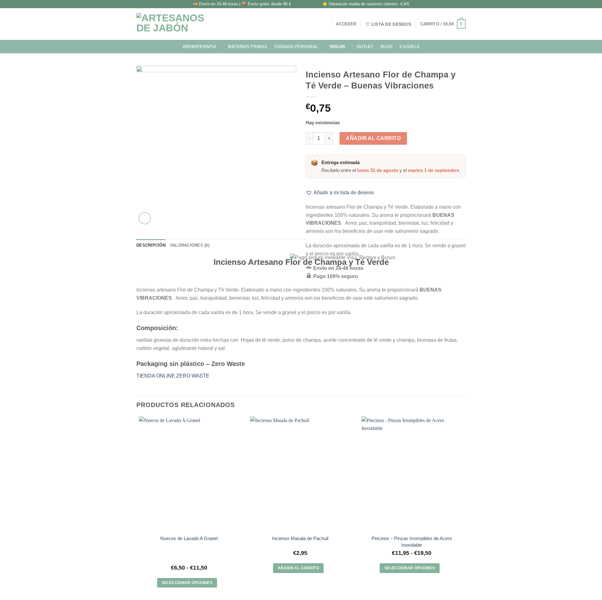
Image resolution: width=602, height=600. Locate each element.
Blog (387, 46)
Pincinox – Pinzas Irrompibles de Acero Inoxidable (412, 541)
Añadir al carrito (373, 138)
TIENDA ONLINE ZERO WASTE (172, 375)
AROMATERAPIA (199, 46)
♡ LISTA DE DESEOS (388, 24)
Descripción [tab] (151, 245)
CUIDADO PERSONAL (296, 46)
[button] (340, 193)
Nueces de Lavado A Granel (189, 538)
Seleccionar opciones (187, 583)
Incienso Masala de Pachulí (300, 538)
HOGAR (337, 46)
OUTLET (365, 46)
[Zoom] (145, 218)
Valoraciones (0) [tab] (189, 245)
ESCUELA (409, 46)
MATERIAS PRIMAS (247, 46)
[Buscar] (324, 24)
